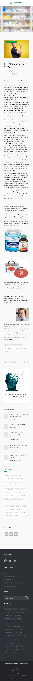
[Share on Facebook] (8, 74)
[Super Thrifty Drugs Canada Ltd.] (16, 3)
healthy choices (20, 486)
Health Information (12, 42)
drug (13, 484)
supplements (23, 348)
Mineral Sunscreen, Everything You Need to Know (19, 415)
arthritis (13, 345)
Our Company (9, 576)
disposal (7, 484)
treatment (22, 512)
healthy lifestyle (19, 489)
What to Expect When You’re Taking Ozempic (19, 446)
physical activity (21, 501)
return (19, 503)
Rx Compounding (9, 506)
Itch (16, 495)
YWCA (15, 518)
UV (6, 515)
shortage (18, 506)
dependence (18, 481)
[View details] (16, 380)
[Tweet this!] (10, 74)
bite (6, 478)
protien (16, 348)
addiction (7, 475)
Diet (24, 481)
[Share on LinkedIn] (14, 74)
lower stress (23, 495)
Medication (8, 498)
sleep (24, 506)
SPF (6, 509)
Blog (16, 18)
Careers (7, 573)
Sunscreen (18, 509)
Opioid (20, 498)
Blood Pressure (13, 478)
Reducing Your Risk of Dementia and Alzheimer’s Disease (16, 395)
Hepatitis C (7, 492)
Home (10, 18)
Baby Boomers (22, 475)
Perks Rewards (9, 586)
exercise (19, 345)
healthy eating (9, 489)
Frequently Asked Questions (14, 583)
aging (6, 345)
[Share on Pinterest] (12, 74)
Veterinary (18, 515)
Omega (15, 498)
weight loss (8, 518)
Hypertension (16, 492)
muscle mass (8, 348)
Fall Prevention (9, 486)
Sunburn (11, 509)
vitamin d (7, 351)
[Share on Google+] (17, 74)
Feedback (7, 580)
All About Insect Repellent (18, 424)
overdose (7, 501)
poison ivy (7, 503)
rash (14, 503)
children (22, 478)
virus (24, 515)
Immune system (9, 495)
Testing (16, 512)
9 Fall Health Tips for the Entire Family (19, 456)
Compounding (8, 481)
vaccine (11, 515)
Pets (14, 501)
